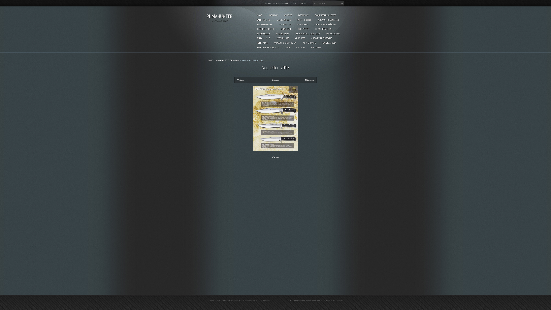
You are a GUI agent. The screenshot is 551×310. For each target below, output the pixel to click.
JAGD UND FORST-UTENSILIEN (308, 33)
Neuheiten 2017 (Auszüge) (227, 60)
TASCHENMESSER (284, 19)
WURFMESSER (303, 29)
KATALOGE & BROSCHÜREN (285, 42)
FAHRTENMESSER (304, 19)
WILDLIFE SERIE (263, 19)
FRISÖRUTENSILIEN (323, 29)
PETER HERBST (283, 38)
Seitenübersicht (282, 3)
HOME (259, 15)
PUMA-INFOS (262, 42)
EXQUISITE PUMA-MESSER (325, 15)
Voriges (240, 80)
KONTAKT (288, 15)
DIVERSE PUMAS (282, 33)
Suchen (341, 3)
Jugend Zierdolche (265, 29)
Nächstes (309, 80)
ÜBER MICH (273, 15)
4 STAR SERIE (286, 29)
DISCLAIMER (316, 47)
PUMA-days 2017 (329, 42)
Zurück (275, 157)
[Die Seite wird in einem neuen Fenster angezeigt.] (275, 118)
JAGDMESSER (303, 15)
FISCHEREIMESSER (264, 24)
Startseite (267, 3)
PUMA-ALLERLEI (263, 38)
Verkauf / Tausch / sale (268, 47)
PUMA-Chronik (309, 42)
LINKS (287, 47)
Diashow (275, 80)
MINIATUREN (302, 24)
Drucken (303, 3)
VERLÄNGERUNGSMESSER (328, 19)
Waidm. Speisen (333, 33)
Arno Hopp (300, 38)
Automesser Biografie (321, 38)
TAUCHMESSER (285, 24)
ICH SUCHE (300, 47)
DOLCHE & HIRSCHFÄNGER (325, 24)
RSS (294, 3)
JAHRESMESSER (263, 33)
